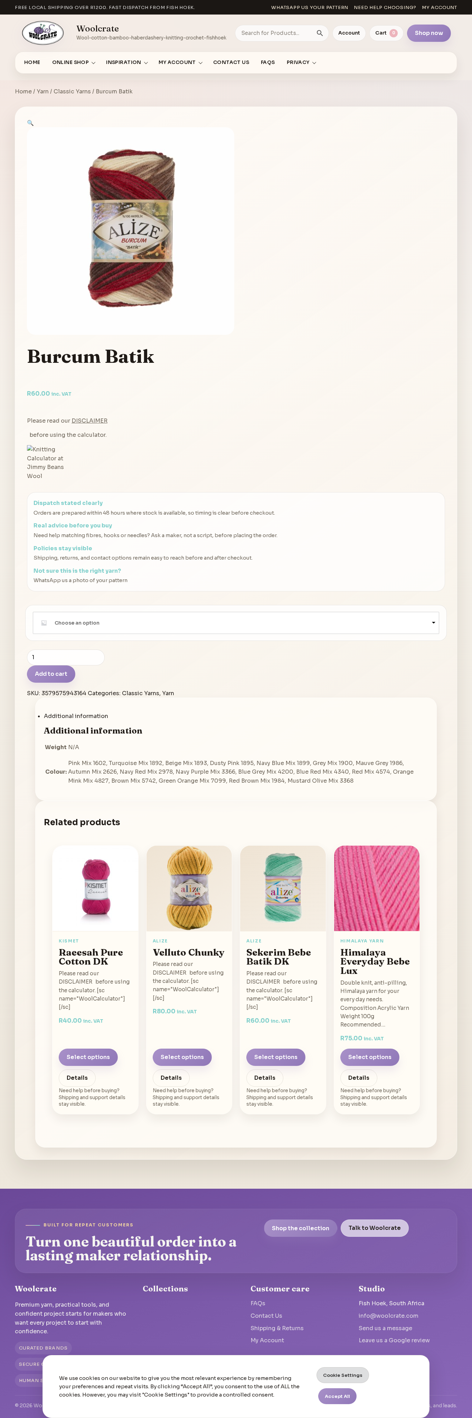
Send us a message (385, 1328)
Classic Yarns (72, 91)
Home (32, 62)
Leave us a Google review (394, 1340)
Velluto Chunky (189, 952)
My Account (267, 1340)
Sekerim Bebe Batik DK (278, 956)
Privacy (298, 62)
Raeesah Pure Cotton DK (91, 956)
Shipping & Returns (277, 1328)
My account (439, 7)
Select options (88, 1057)
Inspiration (123, 62)
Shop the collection (300, 1228)
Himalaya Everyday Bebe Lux (375, 961)
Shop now (429, 33)
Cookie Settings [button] (342, 1375)
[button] (30, 123)
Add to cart (51, 674)
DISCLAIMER (89, 420)
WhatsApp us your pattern (309, 7)
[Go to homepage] (43, 33)
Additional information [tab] (76, 716)
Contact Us (231, 62)
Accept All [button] (337, 1396)
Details (77, 1077)
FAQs (268, 62)
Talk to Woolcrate (375, 1228)
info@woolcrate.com (388, 1315)
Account (349, 33)
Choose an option (77, 623)
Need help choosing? (385, 7)
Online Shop (70, 62)
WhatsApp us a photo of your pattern (81, 580)
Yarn (43, 91)
